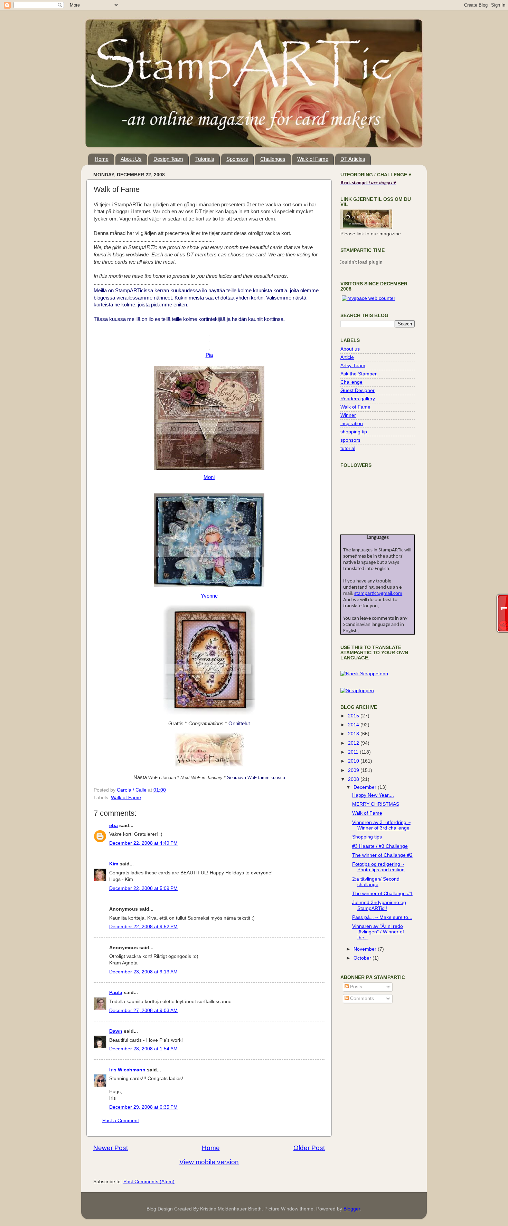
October (363, 958)
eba (113, 825)
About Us (131, 159)
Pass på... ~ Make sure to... (382, 917)
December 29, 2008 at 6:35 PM (143, 1107)
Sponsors (237, 159)
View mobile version (209, 1162)
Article (347, 357)
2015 (354, 715)
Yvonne (209, 596)
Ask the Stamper (358, 373)
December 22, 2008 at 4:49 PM (143, 843)
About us (350, 349)
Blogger (352, 1209)
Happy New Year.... (373, 795)
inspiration (351, 423)
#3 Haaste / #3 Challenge (380, 846)
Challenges (272, 159)
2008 (354, 779)
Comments (361, 998)
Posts (355, 986)
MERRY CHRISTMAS (375, 804)
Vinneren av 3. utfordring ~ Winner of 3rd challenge (381, 825)
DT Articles (352, 159)
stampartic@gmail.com (378, 593)
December (366, 787)
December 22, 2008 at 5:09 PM (143, 888)
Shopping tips (367, 837)
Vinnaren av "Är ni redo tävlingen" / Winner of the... (378, 932)
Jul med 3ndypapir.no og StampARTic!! (379, 905)
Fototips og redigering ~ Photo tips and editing (378, 867)
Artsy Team (352, 365)
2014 (354, 724)
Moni (209, 477)
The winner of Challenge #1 (382, 893)
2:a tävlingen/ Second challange (375, 881)
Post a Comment (120, 1120)
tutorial (347, 448)
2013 (354, 733)
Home (102, 159)
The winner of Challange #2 (382, 855)
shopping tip (353, 431)
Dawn (115, 1031)
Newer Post (110, 1147)
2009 (354, 770)
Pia (209, 355)
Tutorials (204, 159)
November (366, 949)
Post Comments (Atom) (149, 1181)
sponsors (350, 440)
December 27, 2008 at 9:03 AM (143, 1010)
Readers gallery (357, 398)
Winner (348, 415)
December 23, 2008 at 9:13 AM (143, 971)
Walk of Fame (312, 159)
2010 (354, 761)
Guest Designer (357, 390)
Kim (113, 863)
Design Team (168, 159)
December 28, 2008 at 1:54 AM (143, 1048)
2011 (354, 752)
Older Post (309, 1147)
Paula (115, 992)
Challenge (351, 382)
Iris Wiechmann (127, 1069)
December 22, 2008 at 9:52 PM (143, 926)
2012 (354, 743)
